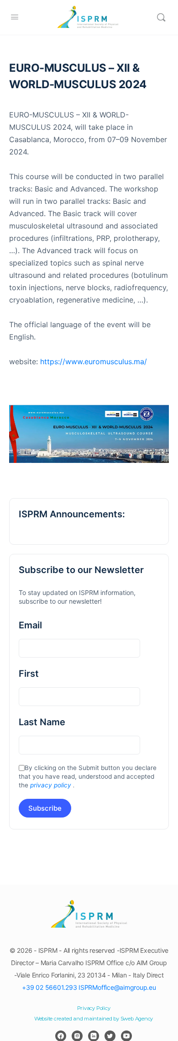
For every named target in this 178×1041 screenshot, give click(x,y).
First (29, 673)
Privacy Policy (93, 1008)
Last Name (42, 722)
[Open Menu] (14, 17)
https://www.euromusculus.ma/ (93, 361)
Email (30, 625)
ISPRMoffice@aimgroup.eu (117, 987)
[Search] (161, 17)
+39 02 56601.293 (49, 987)
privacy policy (50, 785)
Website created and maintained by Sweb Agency (93, 1018)
